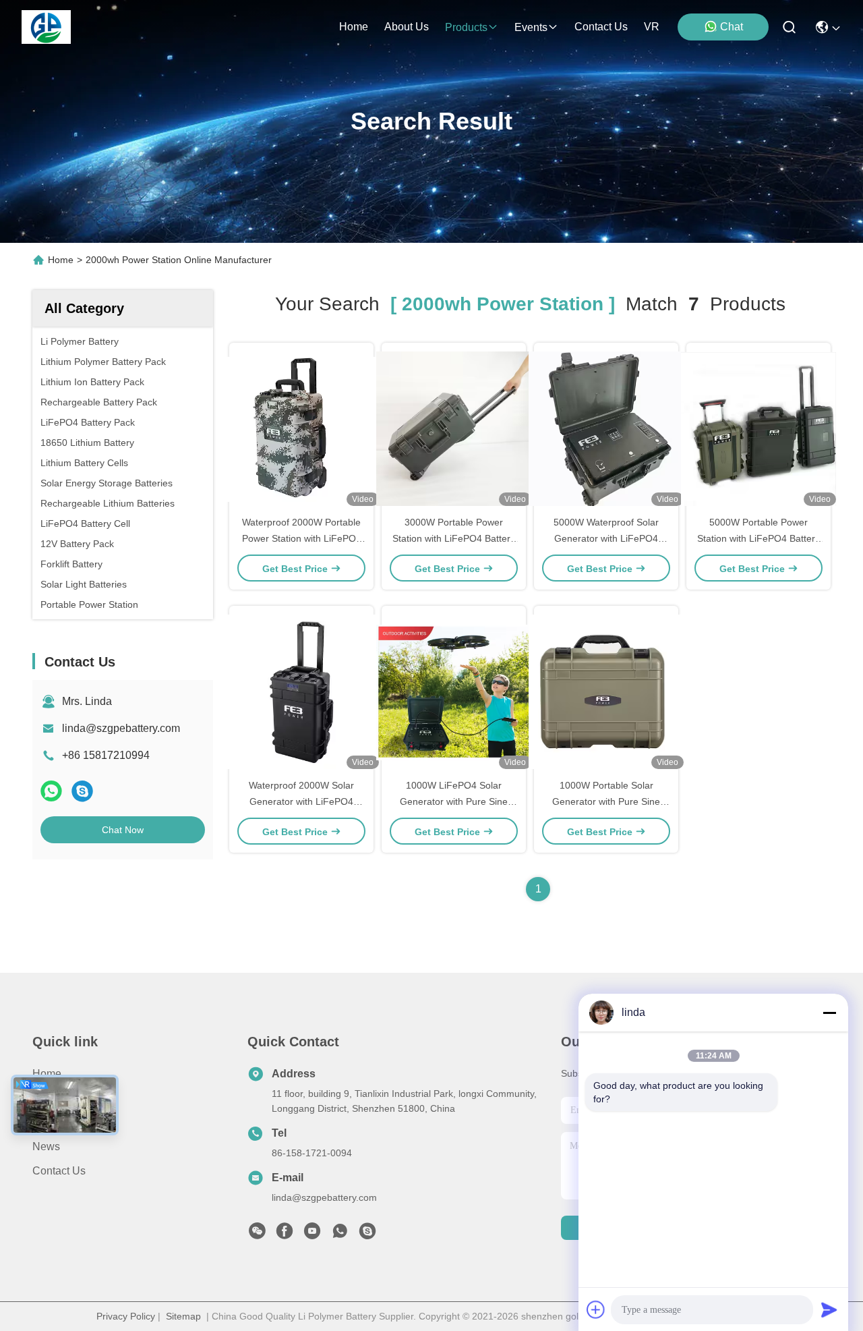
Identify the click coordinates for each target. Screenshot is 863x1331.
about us (406, 26)
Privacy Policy (125, 1316)
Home (353, 26)
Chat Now (123, 829)
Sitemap (183, 1316)
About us (54, 1122)
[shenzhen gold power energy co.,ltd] (46, 27)
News (46, 1146)
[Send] (829, 1309)
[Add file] (596, 1309)
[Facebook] (284, 1234)
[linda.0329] (367, 1234)
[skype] (82, 790)
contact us (601, 26)
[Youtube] (312, 1234)
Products (53, 1098)
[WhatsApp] (51, 790)
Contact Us (59, 1171)
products (466, 27)
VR (651, 26)
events (530, 27)
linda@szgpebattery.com (121, 728)
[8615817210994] (339, 1234)
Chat (731, 26)
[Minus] (829, 1012)
